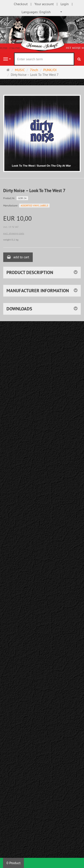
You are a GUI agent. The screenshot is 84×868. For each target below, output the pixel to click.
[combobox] (42, 12)
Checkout (21, 4)
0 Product (13, 863)
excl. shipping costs (13, 233)
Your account (44, 4)
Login (65, 4)
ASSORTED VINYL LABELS (34, 205)
